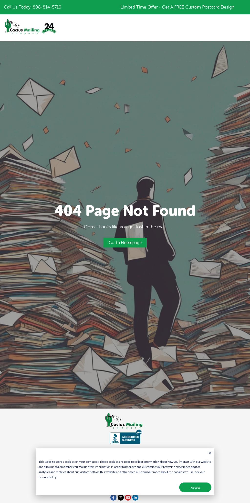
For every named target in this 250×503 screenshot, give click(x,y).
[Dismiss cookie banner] (209, 453)
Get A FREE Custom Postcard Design (198, 7)
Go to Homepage (125, 242)
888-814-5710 (47, 7)
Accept (195, 487)
